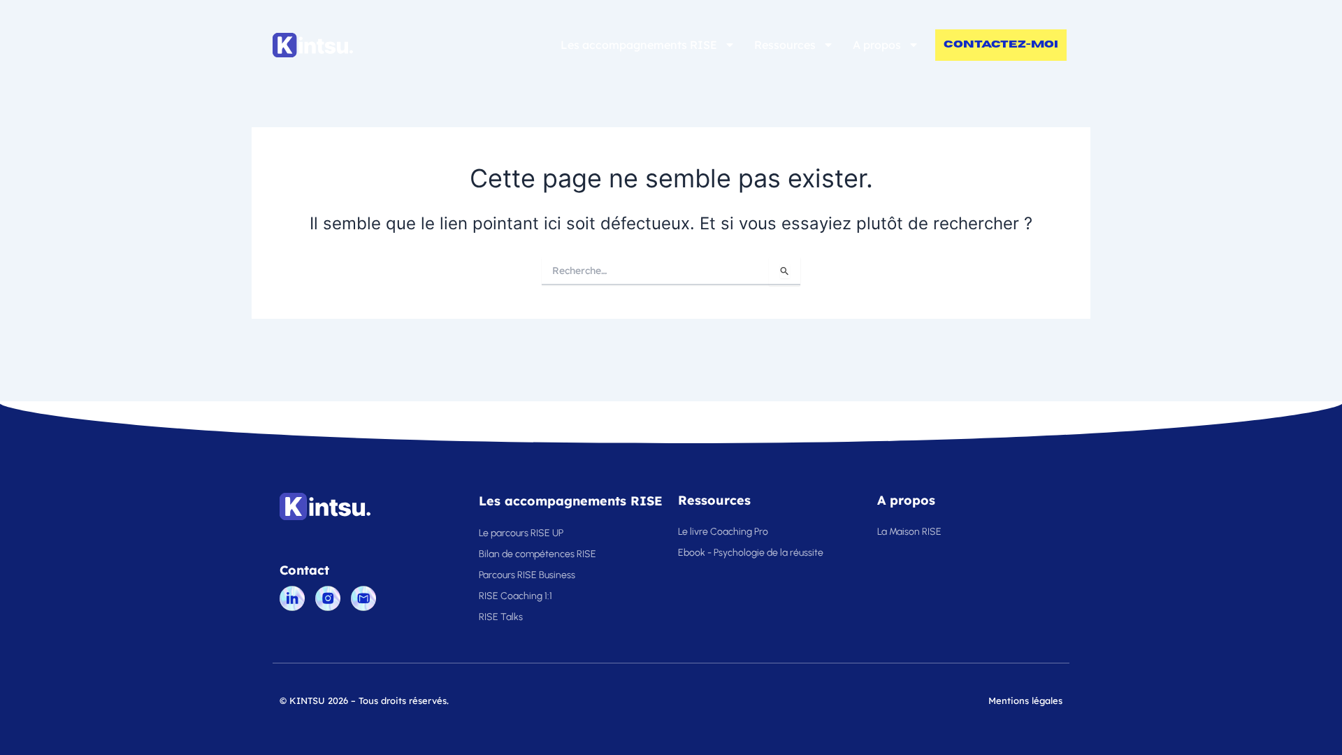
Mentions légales (1025, 700)
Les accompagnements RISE (639, 45)
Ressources (785, 45)
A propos (877, 45)
